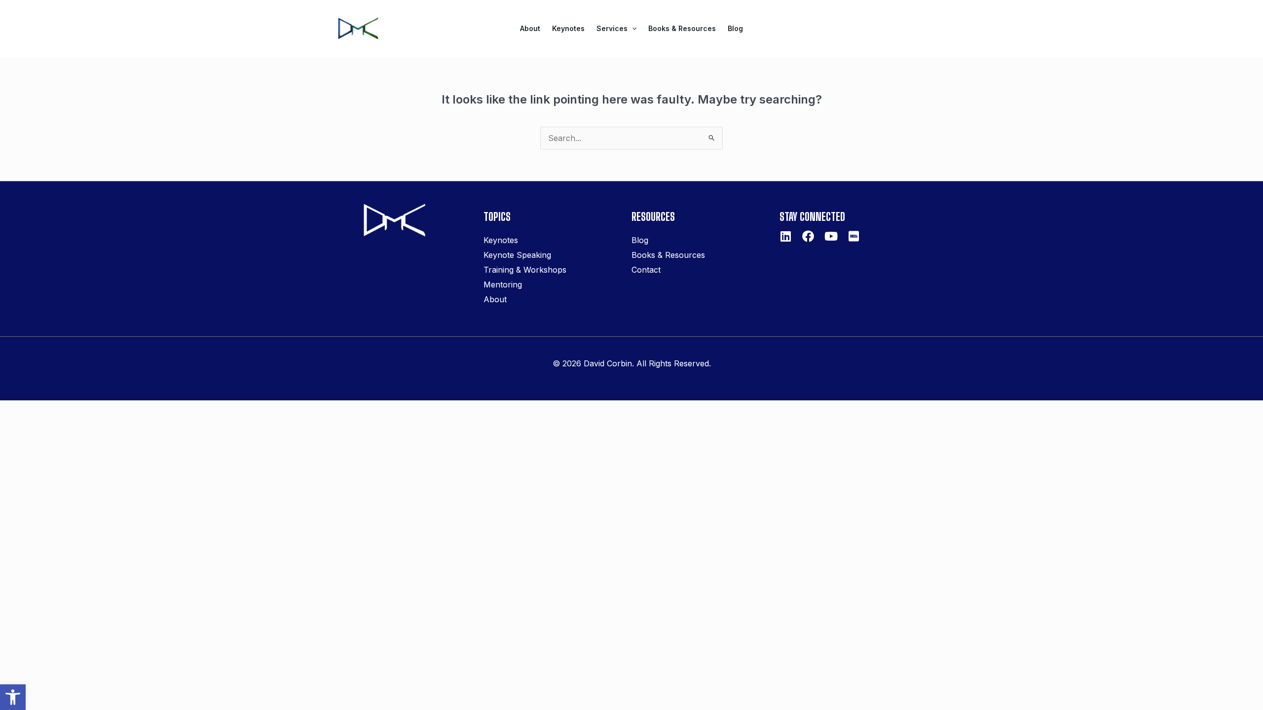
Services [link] (612, 28)
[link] (13, 697)
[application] (632, 28)
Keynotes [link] (568, 28)
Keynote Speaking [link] (517, 255)
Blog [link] (735, 28)
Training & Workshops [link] (524, 270)
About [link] (530, 28)
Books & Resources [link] (682, 28)
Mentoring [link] (502, 284)
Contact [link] (646, 270)
